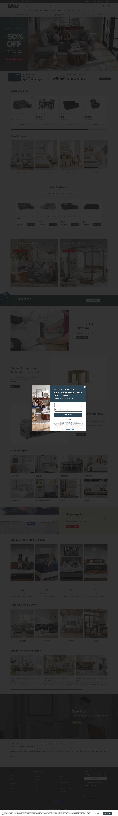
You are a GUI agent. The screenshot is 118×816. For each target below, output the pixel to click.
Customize (97, 813)
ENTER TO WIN (68, 415)
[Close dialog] (85, 387)
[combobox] (56, 409)
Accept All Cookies (107, 813)
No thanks (68, 419)
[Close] (115, 812)
